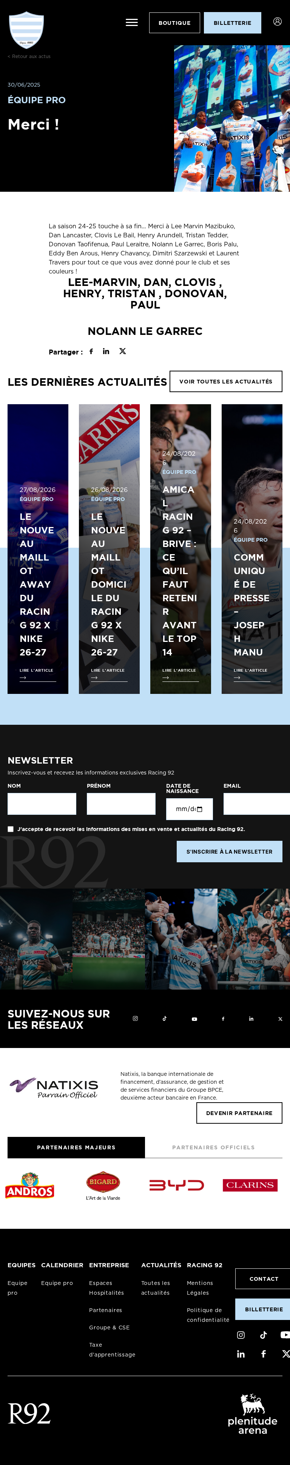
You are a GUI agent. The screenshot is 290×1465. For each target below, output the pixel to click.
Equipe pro (57, 1283)
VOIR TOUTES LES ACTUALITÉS (226, 381)
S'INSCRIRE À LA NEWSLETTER (230, 851)
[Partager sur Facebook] (91, 352)
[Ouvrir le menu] (132, 23)
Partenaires (105, 1310)
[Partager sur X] (122, 352)
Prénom (99, 785)
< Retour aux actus (29, 56)
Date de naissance (182, 788)
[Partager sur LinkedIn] (106, 352)
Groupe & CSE (109, 1328)
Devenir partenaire (239, 1113)
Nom (14, 785)
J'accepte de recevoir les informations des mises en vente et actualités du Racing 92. (130, 829)
